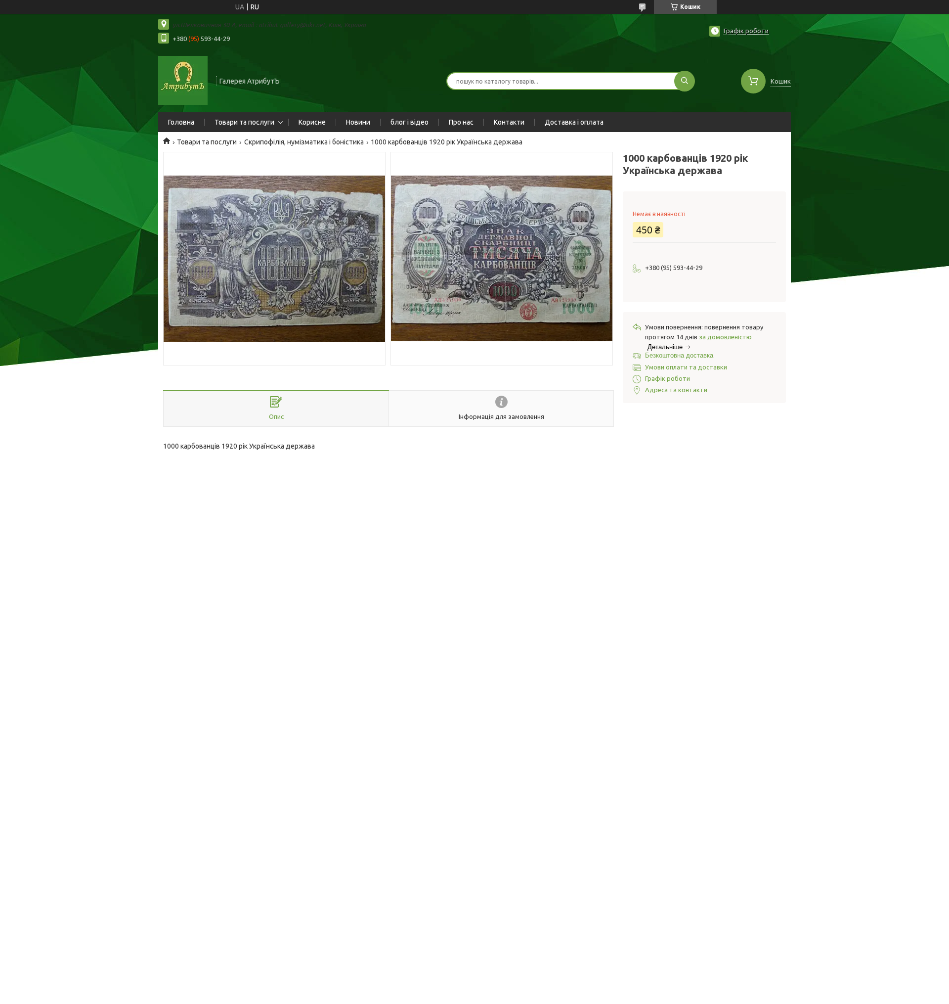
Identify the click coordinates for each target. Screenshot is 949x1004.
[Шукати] (684, 81)
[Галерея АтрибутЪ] (183, 80)
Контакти (509, 122)
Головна (181, 122)
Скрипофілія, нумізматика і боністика (304, 142)
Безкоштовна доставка (679, 355)
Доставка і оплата (574, 122)
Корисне (312, 122)
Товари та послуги (244, 122)
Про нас (461, 122)
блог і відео (409, 122)
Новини (358, 122)
